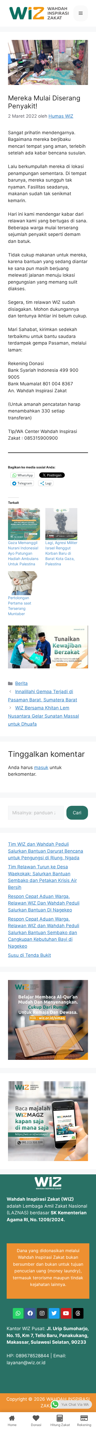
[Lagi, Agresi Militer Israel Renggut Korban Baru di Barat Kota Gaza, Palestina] (61, 524)
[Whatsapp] (18, 1313)
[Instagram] (42, 1313)
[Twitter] (54, 1313)
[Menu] (80, 13)
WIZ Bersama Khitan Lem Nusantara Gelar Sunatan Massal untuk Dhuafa (43, 716)
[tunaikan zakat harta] (48, 666)
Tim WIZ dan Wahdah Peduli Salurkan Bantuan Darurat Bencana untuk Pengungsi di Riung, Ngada (45, 850)
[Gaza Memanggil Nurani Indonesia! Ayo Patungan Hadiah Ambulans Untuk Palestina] (24, 524)
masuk (41, 767)
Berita (21, 683)
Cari (77, 812)
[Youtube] (66, 1313)
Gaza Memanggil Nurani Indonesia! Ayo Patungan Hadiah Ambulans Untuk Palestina (23, 553)
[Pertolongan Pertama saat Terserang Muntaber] (24, 583)
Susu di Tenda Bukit (29, 955)
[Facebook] (30, 1313)
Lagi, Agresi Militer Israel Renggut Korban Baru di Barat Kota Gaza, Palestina (61, 553)
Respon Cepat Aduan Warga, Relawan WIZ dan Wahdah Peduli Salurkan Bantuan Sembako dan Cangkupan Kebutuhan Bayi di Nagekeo (43, 932)
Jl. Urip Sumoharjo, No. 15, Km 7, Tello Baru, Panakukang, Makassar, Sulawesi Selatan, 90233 (48, 1335)
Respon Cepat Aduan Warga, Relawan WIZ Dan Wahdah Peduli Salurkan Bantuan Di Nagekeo (43, 903)
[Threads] (78, 1313)
